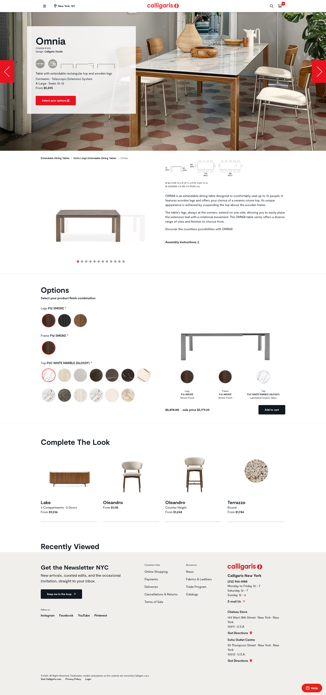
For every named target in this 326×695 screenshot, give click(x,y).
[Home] (163, 5)
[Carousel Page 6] (99, 261)
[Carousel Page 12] (123, 261)
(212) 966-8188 (237, 581)
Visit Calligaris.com (51, 679)
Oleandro (113, 502)
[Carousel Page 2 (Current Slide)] (82, 261)
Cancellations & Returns (161, 594)
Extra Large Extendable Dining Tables (95, 158)
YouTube (84, 615)
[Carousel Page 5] (94, 261)
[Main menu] (44, 6)
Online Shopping (156, 571)
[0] (280, 6)
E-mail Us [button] (235, 601)
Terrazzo (236, 502)
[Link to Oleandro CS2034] (132, 473)
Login (88, 679)
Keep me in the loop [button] (59, 594)
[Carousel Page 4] (90, 261)
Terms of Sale (154, 602)
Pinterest (100, 615)
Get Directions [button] (238, 633)
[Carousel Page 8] (107, 261)
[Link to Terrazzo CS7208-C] (256, 473)
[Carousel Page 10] (115, 261)
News (190, 571)
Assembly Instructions (181, 242)
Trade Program (196, 586)
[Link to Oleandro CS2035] (194, 473)
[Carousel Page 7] (103, 261)
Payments (151, 579)
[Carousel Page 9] (111, 261)
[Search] (271, 6)
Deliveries (151, 586)
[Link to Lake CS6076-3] (69, 473)
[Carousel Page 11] (119, 261)
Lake (46, 502)
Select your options (54, 100)
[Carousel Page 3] (86, 261)
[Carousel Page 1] (78, 261)
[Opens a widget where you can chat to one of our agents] (311, 688)
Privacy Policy (73, 679)
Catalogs (192, 594)
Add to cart (272, 409)
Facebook (66, 615)
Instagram (48, 615)
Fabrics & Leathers (199, 579)
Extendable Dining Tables (55, 158)
